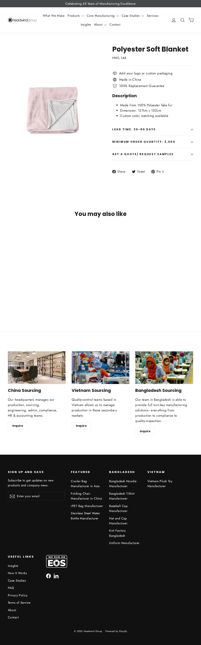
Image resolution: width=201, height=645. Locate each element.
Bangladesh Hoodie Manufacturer (122, 483)
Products (74, 15)
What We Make (53, 15)
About (99, 24)
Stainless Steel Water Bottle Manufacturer (85, 515)
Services (152, 15)
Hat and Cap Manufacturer (118, 521)
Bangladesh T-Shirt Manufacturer (122, 496)
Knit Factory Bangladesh (117, 533)
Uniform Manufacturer (124, 543)
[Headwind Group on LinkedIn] (56, 575)
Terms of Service (19, 602)
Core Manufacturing (101, 15)
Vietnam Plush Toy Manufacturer (159, 483)
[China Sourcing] (37, 367)
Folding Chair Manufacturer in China (86, 496)
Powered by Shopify (116, 631)
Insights (86, 24)
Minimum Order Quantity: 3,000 (143, 142)
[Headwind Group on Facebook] (48, 575)
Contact (115, 24)
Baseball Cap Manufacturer (118, 508)
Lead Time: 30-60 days (134, 129)
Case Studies (131, 15)
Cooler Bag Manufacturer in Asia (85, 483)
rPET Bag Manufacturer (87, 506)
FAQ (11, 588)
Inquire (17, 426)
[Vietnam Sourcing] (101, 367)
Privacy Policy (17, 595)
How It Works (17, 573)
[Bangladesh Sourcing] (164, 367)
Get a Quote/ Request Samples (143, 154)
